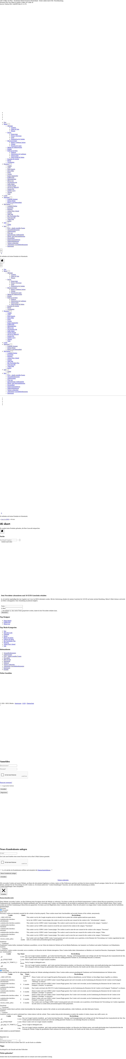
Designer (6, 164)
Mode (5, 124)
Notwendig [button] (3, 969)
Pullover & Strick (9, 639)
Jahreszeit (6, 197)
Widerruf (6, 663)
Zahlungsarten (8, 654)
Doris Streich (7, 620)
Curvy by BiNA (5, 519)
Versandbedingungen (10, 653)
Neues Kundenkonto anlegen (8, 873)
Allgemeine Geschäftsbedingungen (14, 666)
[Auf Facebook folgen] (4, 112)
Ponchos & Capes (16, 146)
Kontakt (6, 669)
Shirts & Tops (15, 129)
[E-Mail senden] (4, 119)
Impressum (7, 668)
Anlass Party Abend (9, 644)
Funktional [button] (3, 941)
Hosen (5, 636)
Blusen (13, 131)
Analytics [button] (3, 947)
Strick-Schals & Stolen (17, 157)
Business (6, 642)
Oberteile (6, 634)
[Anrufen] (4, 117)
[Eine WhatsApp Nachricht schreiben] (4, 116)
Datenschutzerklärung (44, 870)
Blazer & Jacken (8, 637)
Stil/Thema (7, 204)
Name (3, 606)
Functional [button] (3, 1005)
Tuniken (13, 127)
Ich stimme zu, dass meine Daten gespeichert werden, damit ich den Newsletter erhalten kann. (30, 610)
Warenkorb (7, 661)
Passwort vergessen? (6, 782)
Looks (5, 195)
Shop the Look (8, 632)
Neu (5, 122)
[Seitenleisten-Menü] (2, 531)
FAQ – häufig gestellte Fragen (12, 656)
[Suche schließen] (1, 1039)
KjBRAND (7, 622)
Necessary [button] (3, 908)
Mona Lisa (7, 624)
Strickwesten (15, 155)
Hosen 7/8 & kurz (16, 136)
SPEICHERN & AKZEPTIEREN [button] (10, 1031)
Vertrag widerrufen (9, 664)
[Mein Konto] (1, 251)
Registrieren (4, 792)
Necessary (5, 910)
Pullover (13, 152)
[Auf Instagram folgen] (4, 114)
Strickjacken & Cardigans (18, 154)
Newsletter (7, 658)
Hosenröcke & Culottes (18, 139)
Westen (13, 144)
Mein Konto (7, 659)
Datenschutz (30, 703)
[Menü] (2, 261)
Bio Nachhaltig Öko (9, 641)
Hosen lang (14, 134)
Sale (5, 222)
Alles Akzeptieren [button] (18, 886)
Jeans (12, 137)
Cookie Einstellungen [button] (6, 886)
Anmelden (3, 789)
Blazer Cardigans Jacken (18, 142)
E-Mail (3, 608)
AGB (24, 703)
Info (5, 226)
